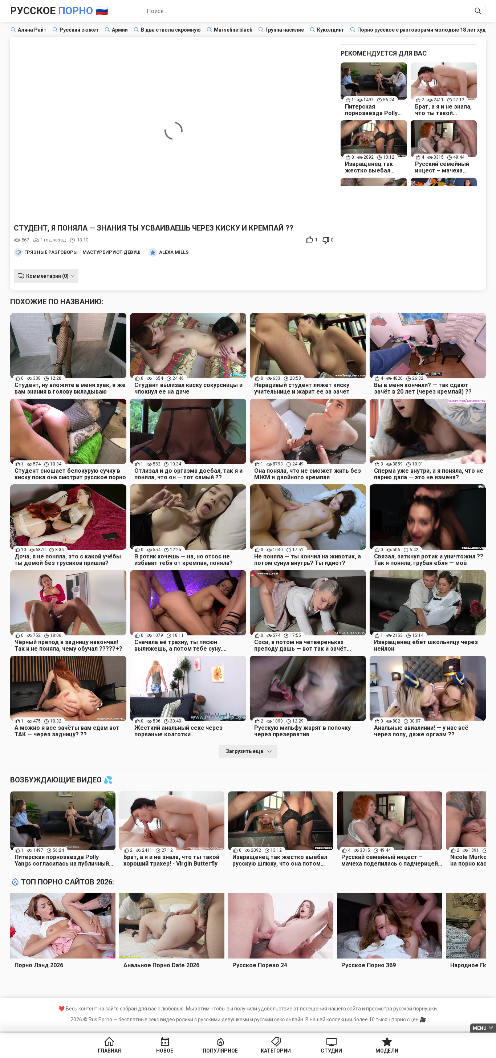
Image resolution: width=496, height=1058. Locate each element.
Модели (386, 1051)
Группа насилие (284, 30)
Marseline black (233, 30)
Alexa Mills (173, 252)
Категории (276, 1051)
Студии (331, 1051)
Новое (164, 1051)
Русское (59, 11)
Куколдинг (330, 30)
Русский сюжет (79, 30)
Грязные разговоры (51, 252)
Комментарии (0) (47, 276)
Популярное (220, 1051)
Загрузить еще (244, 751)
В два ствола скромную (171, 30)
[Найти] (478, 11)
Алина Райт (32, 30)
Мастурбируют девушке (114, 252)
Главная (109, 1051)
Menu (480, 1028)
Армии (120, 30)
